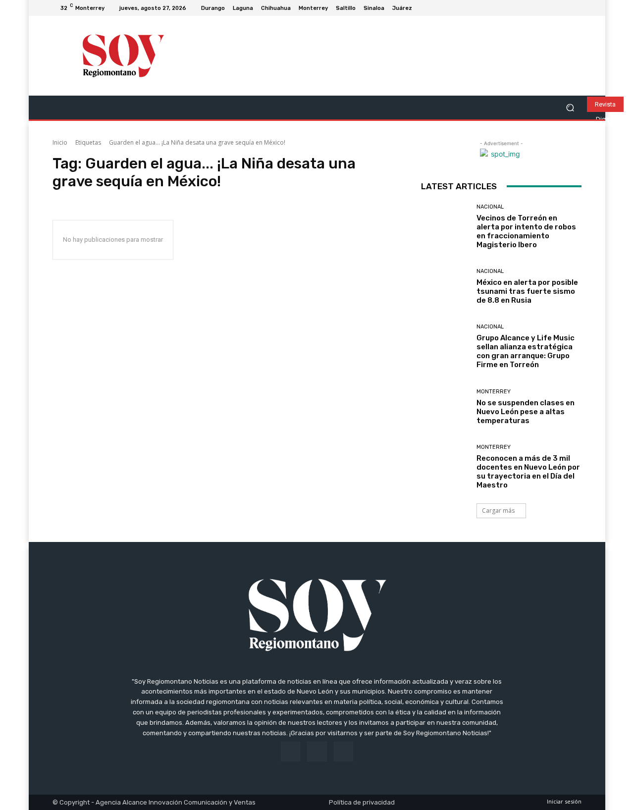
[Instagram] (564, 8)
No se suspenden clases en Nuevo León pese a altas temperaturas (525, 411)
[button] (569, 107)
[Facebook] (552, 8)
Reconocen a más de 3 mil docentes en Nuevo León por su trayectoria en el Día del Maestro (528, 471)
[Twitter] (575, 8)
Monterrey (493, 391)
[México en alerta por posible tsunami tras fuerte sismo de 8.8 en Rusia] (445, 287)
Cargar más (498, 510)
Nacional (490, 207)
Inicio (60, 142)
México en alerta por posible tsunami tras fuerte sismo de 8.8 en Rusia (527, 291)
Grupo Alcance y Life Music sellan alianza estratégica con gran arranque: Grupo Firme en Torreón (525, 351)
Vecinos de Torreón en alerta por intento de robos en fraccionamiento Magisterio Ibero (526, 231)
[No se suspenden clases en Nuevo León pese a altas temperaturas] (445, 407)
